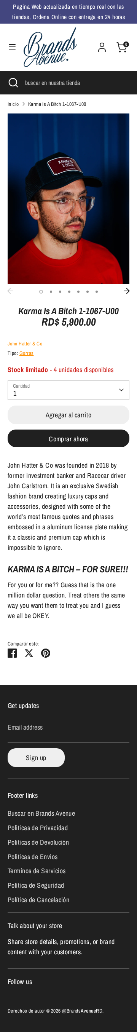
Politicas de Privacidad (38, 827)
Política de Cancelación (38, 899)
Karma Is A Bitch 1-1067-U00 (57, 104)
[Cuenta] (102, 45)
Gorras (26, 353)
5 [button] (78, 292)
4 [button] (69, 292)
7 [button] (97, 292)
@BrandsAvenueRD (82, 1010)
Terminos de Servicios (36, 870)
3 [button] (60, 292)
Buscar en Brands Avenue (41, 813)
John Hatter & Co (25, 343)
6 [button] (87, 292)
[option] (68, 198)
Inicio (13, 104)
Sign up (36, 757)
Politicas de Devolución (38, 842)
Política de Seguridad (36, 885)
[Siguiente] (126, 291)
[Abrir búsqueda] (12, 83)
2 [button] (51, 292)
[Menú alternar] (12, 47)
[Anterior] (10, 291)
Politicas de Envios (33, 856)
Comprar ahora (68, 439)
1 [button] (41, 292)
